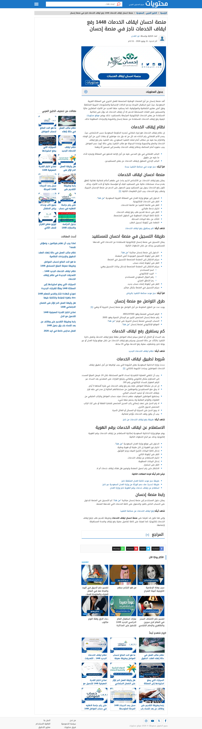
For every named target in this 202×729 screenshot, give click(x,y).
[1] (120, 191)
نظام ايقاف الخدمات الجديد (141, 351)
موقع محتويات (93, 115)
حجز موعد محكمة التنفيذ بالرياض (141, 293)
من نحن (73, 720)
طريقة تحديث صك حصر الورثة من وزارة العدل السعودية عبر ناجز (131, 484)
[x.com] (159, 721)
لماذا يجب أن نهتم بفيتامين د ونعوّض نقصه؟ (58, 245)
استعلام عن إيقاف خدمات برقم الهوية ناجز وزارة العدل (134, 488)
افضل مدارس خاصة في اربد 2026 (60, 331)
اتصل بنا (47, 720)
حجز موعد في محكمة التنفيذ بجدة (140, 167)
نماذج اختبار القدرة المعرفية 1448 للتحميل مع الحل (60, 314)
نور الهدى (135, 36)
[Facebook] (165, 721)
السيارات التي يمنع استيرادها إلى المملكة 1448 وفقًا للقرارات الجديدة (58, 286)
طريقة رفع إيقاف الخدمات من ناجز (138, 419)
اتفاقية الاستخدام (43, 724)
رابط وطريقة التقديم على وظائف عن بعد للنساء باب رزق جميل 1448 (58, 324)
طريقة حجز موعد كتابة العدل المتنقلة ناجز (140, 481)
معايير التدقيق (44, 727)
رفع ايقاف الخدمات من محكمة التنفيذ (137, 511)
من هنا (101, 198)
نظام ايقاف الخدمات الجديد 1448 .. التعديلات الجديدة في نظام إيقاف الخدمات (59, 275)
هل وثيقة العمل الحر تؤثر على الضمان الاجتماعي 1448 (57, 305)
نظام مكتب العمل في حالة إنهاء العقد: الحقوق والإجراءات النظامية (57, 255)
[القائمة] (36, 4)
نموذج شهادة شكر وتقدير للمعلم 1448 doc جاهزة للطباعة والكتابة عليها (57, 296)
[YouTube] (152, 721)
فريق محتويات (70, 727)
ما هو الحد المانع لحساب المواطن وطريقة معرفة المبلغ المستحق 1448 (58, 264)
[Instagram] (146, 721)
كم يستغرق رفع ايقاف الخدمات (139, 228)
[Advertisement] (56, 64)
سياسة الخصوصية (68, 724)
